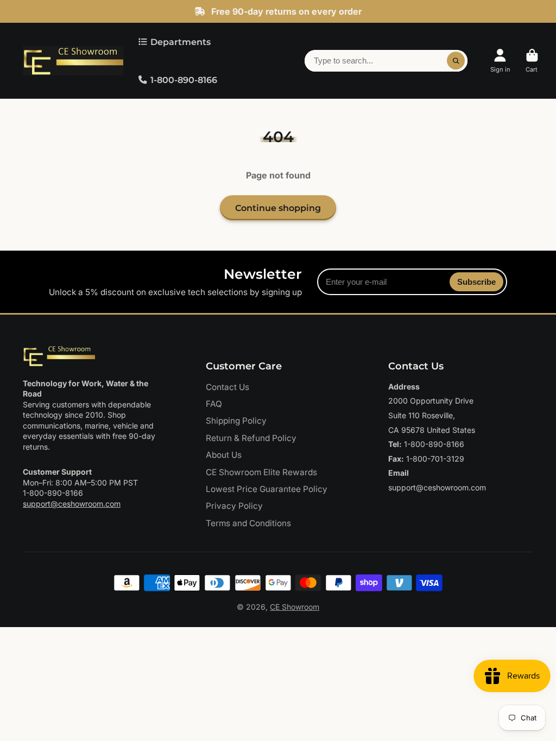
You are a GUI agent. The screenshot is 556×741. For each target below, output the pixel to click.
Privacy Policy (234, 506)
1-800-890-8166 (183, 79)
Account (500, 60)
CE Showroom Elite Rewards (261, 472)
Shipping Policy (236, 421)
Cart (532, 60)
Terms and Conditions (248, 523)
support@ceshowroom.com (72, 503)
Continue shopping (278, 207)
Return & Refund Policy (251, 438)
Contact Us (227, 387)
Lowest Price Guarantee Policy (266, 489)
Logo (73, 61)
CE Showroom (294, 606)
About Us (224, 455)
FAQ (214, 404)
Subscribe (476, 281)
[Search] (456, 61)
